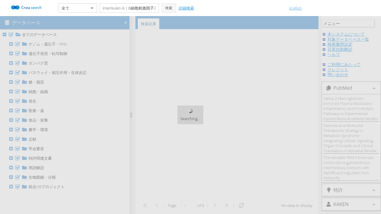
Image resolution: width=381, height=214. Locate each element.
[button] (168, 8)
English (295, 8)
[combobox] (73, 8)
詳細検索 (186, 8)
